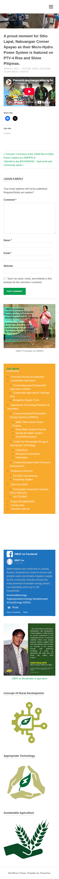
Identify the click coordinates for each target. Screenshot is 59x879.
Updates (24, 72)
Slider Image (11, 72)
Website (8, 266)
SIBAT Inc (19, 560)
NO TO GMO (20, 496)
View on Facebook (13, 612)
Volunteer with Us (20, 509)
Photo (15, 607)
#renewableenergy (17, 595)
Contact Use (17, 505)
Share (25, 612)
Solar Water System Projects (31, 429)
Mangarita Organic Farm (26, 400)
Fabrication (22, 457)
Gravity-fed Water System (29, 433)
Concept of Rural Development (27, 377)
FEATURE (26, 69)
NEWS (35, 69)
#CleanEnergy (14, 602)
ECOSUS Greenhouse (25, 476)
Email (7, 253)
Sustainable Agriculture (23, 380)
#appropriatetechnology (19, 599)
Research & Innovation (28, 454)
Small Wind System (26, 436)
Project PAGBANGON (22, 501)
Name (8, 240)
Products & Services (22, 471)
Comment (10, 199)
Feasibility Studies (23, 479)
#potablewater (40, 599)
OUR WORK (44, 69)
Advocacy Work (19, 484)
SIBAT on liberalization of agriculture (29, 678)
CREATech (22, 450)
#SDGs (27, 602)
